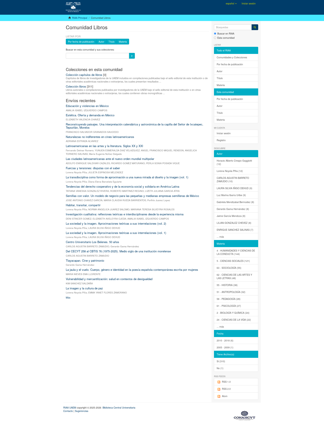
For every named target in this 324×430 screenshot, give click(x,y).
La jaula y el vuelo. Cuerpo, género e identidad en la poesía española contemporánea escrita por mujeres (132, 269)
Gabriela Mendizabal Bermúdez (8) (235, 202)
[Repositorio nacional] (245, 415)
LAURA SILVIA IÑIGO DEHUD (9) (234, 188)
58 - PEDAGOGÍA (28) (228, 299)
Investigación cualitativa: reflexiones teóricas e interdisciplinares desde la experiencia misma (124, 214)
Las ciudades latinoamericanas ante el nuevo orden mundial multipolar (110, 159)
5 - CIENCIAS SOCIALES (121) (233, 260)
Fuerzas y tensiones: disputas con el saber (93, 168)
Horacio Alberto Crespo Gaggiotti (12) (234, 162)
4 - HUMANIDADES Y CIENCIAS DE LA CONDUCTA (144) (236, 252)
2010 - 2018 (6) (225, 340)
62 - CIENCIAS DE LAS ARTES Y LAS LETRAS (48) (234, 276)
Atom (224, 396)
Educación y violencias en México (87, 106)
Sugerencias (81, 411)
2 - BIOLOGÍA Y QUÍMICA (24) (233, 312)
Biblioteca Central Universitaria (119, 407)
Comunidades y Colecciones (232, 57)
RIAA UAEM (70, 407)
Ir (132, 55)
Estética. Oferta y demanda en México (90, 115)
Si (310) (221, 361)
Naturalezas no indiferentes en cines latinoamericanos (100, 137)
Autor (101, 41)
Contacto (68, 411)
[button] (231, 3)
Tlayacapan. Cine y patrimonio (85, 260)
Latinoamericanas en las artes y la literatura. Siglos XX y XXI (104, 146)
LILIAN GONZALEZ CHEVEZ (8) (234, 222)
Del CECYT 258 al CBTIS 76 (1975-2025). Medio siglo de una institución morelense (118, 251)
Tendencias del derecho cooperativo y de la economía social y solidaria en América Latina (122, 186)
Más (68, 297)
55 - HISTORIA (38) (227, 285)
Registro (221, 140)
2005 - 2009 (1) (225, 347)
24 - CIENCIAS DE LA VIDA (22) (234, 319)
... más (220, 236)
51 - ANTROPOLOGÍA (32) (231, 292)
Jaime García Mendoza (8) (231, 216)
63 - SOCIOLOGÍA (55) (229, 267)
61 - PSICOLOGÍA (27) (229, 305)
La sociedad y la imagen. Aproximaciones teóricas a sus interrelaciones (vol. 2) (116, 223)
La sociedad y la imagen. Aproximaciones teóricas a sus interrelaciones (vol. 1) (116, 233)
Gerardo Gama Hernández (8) (233, 209)
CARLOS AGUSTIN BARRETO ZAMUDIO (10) (233, 179)
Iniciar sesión (224, 133)
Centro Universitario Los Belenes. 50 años (92, 242)
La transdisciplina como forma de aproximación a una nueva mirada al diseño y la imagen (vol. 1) (127, 177)
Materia (123, 41)
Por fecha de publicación (81, 41)
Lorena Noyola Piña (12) (230, 171)
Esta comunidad (226, 37)
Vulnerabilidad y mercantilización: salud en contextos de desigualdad (109, 279)
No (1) (220, 368)
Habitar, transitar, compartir (83, 205)
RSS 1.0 (226, 381)
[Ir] (254, 27)
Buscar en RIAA (225, 33)
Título (112, 41)
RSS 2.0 (226, 388)
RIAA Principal (79, 17)
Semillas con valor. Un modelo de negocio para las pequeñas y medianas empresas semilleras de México (132, 196)
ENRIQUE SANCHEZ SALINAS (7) (235, 229)
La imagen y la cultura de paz (84, 288)
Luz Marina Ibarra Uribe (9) (231, 195)
